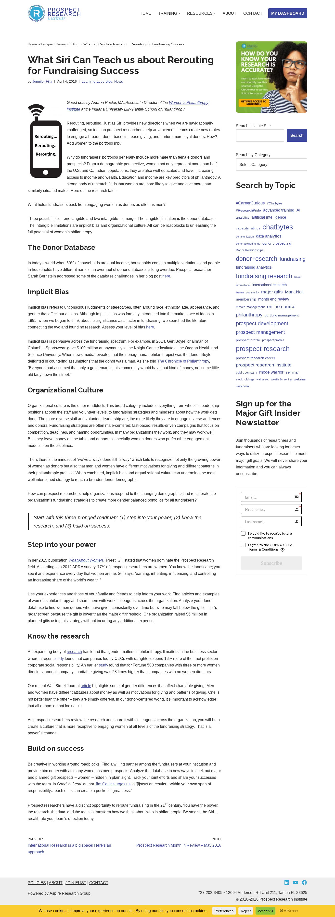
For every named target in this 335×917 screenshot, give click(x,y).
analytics (242, 217)
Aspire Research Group (70, 893)
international (243, 285)
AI (298, 210)
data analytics (269, 236)
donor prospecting (276, 243)
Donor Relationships (249, 250)
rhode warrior (271, 372)
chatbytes (277, 227)
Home (32, 44)
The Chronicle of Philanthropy (183, 361)
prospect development (262, 323)
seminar (292, 372)
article (86, 686)
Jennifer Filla (42, 81)
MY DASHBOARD (287, 13)
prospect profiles (273, 340)
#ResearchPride (248, 210)
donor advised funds (248, 243)
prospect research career (255, 358)
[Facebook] (304, 882)
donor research (256, 258)
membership (246, 299)
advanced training (278, 210)
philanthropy (249, 314)
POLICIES (37, 883)
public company (246, 372)
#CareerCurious (250, 203)
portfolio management (282, 315)
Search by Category (253, 155)
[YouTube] (295, 882)
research (74, 652)
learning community (247, 292)
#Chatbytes (274, 203)
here (166, 276)
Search (297, 135)
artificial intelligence (269, 217)
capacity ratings (248, 228)
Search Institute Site (253, 126)
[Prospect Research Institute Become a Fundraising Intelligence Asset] (55, 13)
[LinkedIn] (287, 882)
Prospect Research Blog (60, 44)
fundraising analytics (254, 267)
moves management (250, 307)
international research (269, 285)
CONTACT (252, 13)
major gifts (272, 291)
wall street (263, 379)
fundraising (293, 259)
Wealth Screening (281, 379)
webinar (300, 379)
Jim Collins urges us (112, 784)
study (59, 658)
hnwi (297, 277)
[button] (179, 13)
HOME (145, 13)
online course (281, 306)
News (118, 81)
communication (245, 236)
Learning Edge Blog (97, 81)
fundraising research (264, 276)
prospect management (260, 332)
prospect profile (248, 340)
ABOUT (229, 13)
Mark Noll (294, 291)
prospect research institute (264, 364)
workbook (242, 386)
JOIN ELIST (75, 883)
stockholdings (245, 379)
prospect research (263, 348)
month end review (273, 299)
